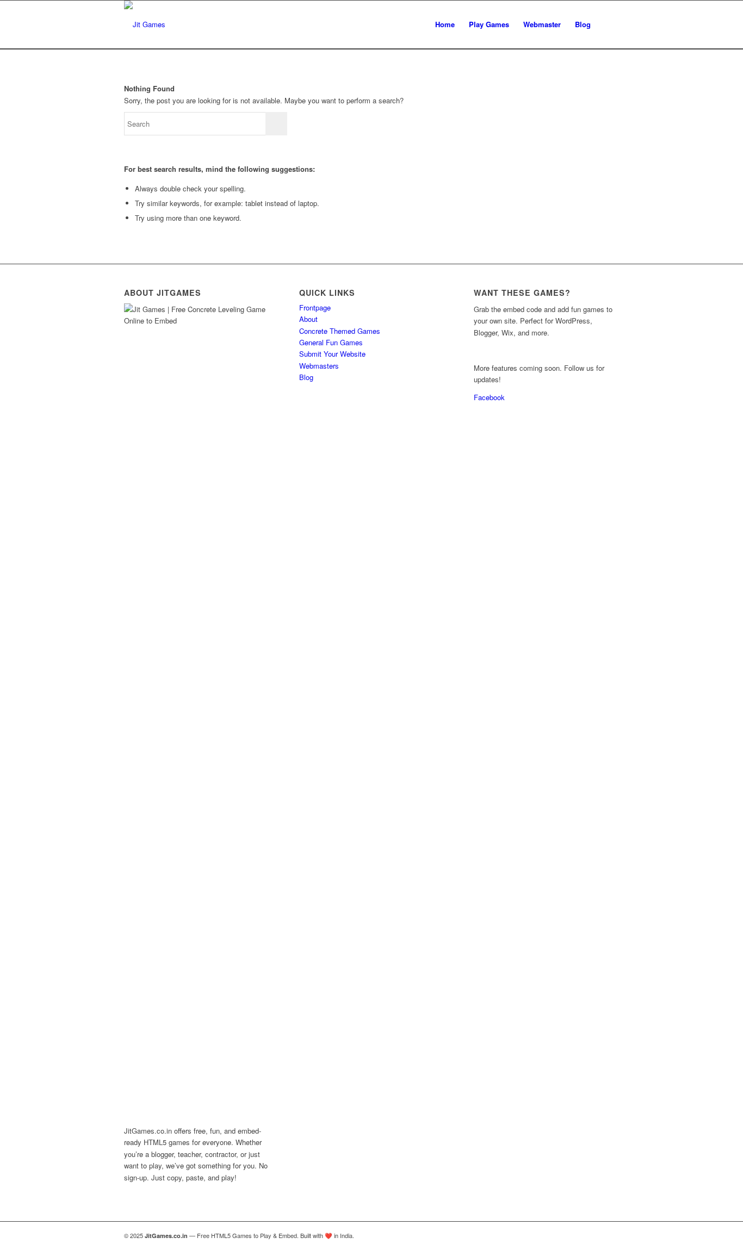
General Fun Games (331, 342)
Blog (306, 377)
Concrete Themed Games (339, 331)
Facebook (489, 397)
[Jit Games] (144, 24)
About (308, 319)
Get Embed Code (501, 350)
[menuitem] (445, 24)
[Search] (608, 24)
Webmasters (319, 365)
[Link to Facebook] (611, 1235)
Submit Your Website (332, 354)
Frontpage (315, 307)
